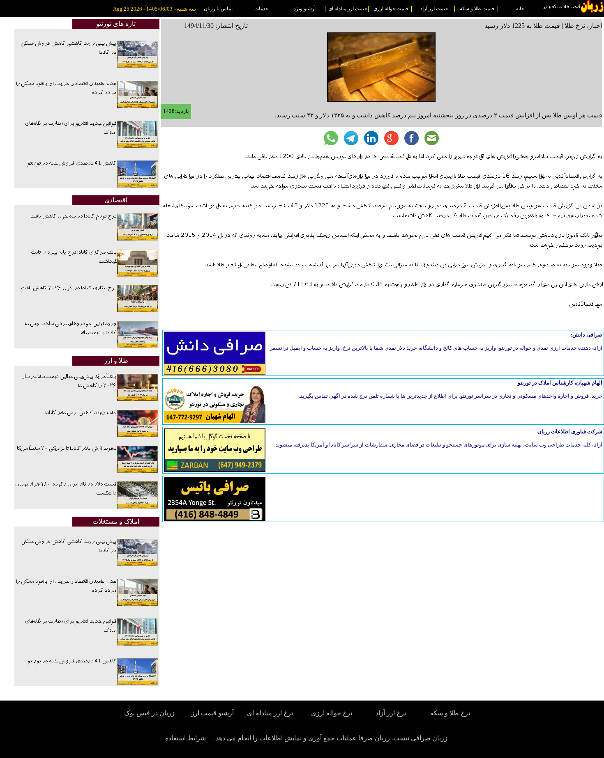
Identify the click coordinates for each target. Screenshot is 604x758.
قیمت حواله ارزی (390, 8)
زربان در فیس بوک (150, 713)
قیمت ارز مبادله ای (347, 8)
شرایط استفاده (185, 738)
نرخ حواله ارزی (331, 713)
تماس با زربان (218, 8)
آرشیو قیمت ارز (212, 713)
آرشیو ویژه (304, 8)
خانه (520, 8)
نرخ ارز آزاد (391, 713)
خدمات (261, 8)
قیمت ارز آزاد (434, 8)
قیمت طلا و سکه (477, 8)
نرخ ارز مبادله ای (270, 713)
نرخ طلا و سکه (450, 713)
